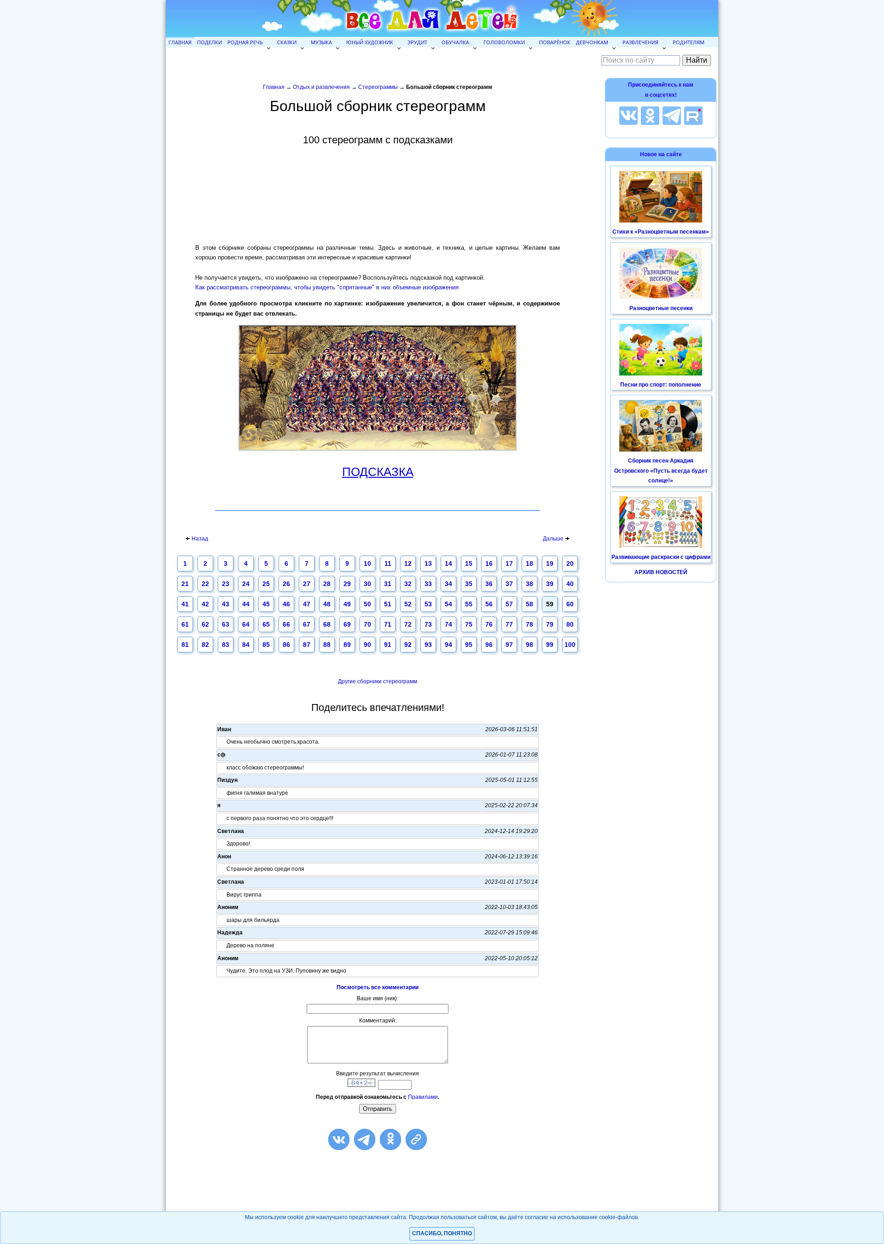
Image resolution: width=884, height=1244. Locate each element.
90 (367, 644)
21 (185, 583)
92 (408, 644)
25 (266, 583)
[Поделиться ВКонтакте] (338, 1139)
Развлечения (640, 42)
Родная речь (245, 42)
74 (448, 624)
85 (266, 644)
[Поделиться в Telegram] (364, 1139)
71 (387, 624)
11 (387, 563)
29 (347, 583)
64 (246, 624)
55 (468, 604)
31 (387, 583)
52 (408, 604)
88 (327, 644)
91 (387, 644)
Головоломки (504, 42)
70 (367, 624)
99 (549, 644)
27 (306, 583)
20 (570, 563)
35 (468, 583)
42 (205, 604)
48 (327, 604)
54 (448, 604)
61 (185, 624)
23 (225, 583)
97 (509, 644)
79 (549, 624)
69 (347, 624)
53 (428, 604)
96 (489, 644)
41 (185, 604)
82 (205, 644)
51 (387, 604)
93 (428, 644)
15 (468, 563)
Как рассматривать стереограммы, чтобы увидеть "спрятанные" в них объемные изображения (327, 287)
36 (489, 583)
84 (246, 644)
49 (347, 604)
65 (266, 624)
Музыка (321, 42)
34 (448, 583)
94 (448, 644)
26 (286, 583)
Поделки (209, 42)
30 (367, 583)
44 (246, 604)
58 (529, 604)
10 (367, 563)
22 (205, 583)
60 (570, 604)
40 (570, 583)
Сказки (287, 42)
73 (428, 624)
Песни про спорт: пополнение (660, 384)
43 (225, 604)
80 (570, 624)
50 (367, 604)
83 (225, 644)
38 (529, 583)
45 (266, 604)
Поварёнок (554, 42)
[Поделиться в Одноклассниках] (390, 1139)
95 (468, 644)
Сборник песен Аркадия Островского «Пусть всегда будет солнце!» (661, 471)
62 (205, 624)
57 (509, 604)
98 (529, 644)
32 (408, 583)
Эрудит (417, 42)
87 (306, 644)
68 (327, 624)
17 (509, 563)
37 (509, 583)
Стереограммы (378, 87)
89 (347, 644)
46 (286, 604)
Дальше (554, 538)
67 (306, 624)
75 (468, 624)
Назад (200, 538)
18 (529, 563)
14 (448, 563)
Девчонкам (592, 42)
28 (327, 583)
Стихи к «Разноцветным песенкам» (660, 232)
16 (489, 563)
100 (570, 644)
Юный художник (369, 42)
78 (529, 624)
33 (428, 583)
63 (225, 624)
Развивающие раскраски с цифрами (660, 557)
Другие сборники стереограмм (377, 681)
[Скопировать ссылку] (416, 1139)
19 (549, 563)
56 (489, 604)
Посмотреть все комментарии (378, 987)
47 (306, 604)
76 (489, 624)
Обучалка (455, 42)
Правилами (423, 1097)
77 (509, 624)
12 (408, 563)
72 (408, 624)
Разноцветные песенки (660, 308)
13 (428, 563)
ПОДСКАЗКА (377, 472)
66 (286, 624)
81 (185, 644)
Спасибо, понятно (442, 1233)
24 (246, 583)
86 (286, 644)
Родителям (688, 42)
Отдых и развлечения (321, 87)
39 (549, 583)
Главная (180, 42)
